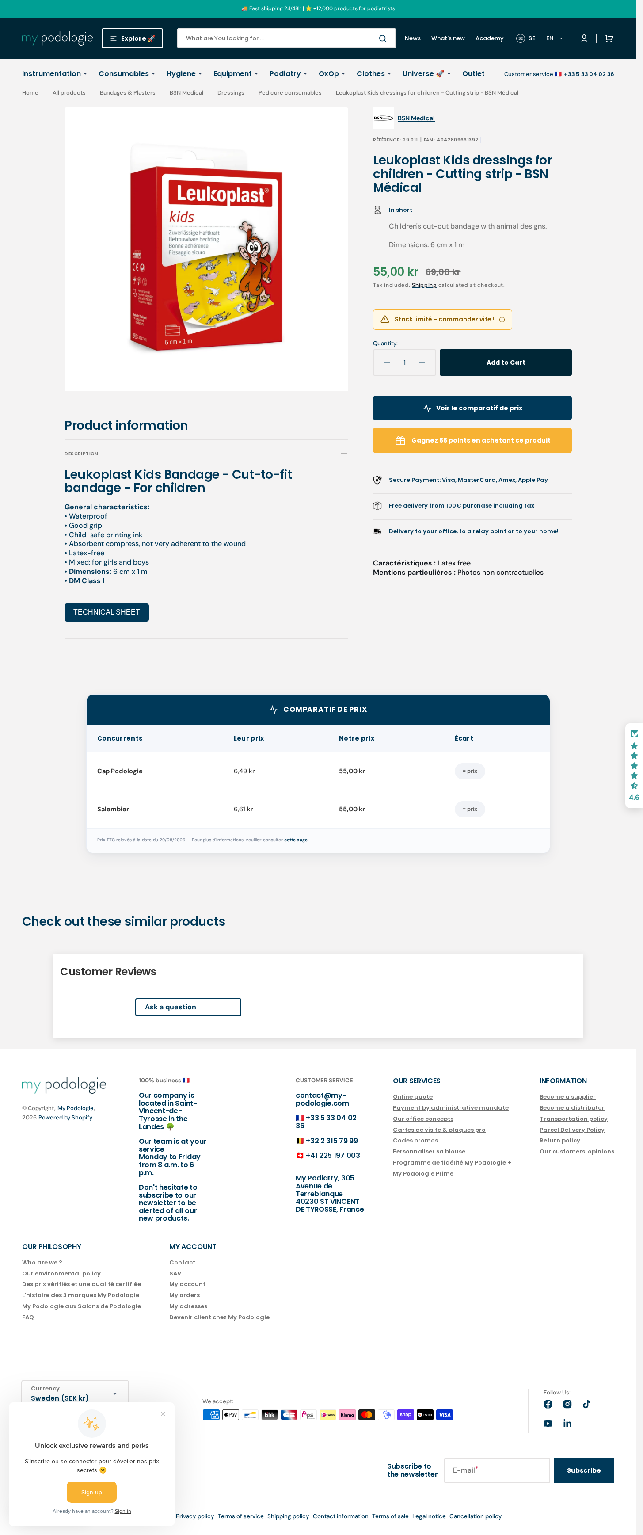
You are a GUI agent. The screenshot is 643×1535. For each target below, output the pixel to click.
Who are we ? (42, 1263)
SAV (175, 1273)
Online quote (413, 1097)
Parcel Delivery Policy (572, 1130)
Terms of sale (390, 1516)
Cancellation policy (475, 1516)
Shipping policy (288, 1516)
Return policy (560, 1140)
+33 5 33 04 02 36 (326, 1122)
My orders (184, 1295)
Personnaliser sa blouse (429, 1151)
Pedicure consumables (290, 92)
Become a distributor (572, 1108)
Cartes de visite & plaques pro (439, 1130)
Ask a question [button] (170, 1007)
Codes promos (415, 1140)
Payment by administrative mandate (451, 1108)
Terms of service (241, 1516)
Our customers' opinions (577, 1151)
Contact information (341, 1516)
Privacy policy (195, 1516)
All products (69, 92)
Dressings (230, 92)
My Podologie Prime (423, 1173)
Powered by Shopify (65, 1117)
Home (30, 92)
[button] (607, 38)
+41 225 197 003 (333, 1155)
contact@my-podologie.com (322, 1099)
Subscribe (584, 1470)
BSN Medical (186, 92)
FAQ (28, 1317)
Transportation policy (574, 1119)
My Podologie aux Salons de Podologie (81, 1306)
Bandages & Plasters (128, 92)
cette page (296, 840)
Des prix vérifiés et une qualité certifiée (81, 1284)
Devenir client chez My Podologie (219, 1317)
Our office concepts (423, 1119)
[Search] (384, 38)
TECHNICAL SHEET (106, 612)
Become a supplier (568, 1097)
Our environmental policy (61, 1273)
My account (187, 1284)
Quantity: (385, 343)
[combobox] (286, 38)
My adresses (188, 1306)
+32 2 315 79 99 (332, 1141)
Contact (182, 1263)
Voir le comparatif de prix (479, 408)
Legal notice (429, 1516)
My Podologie (75, 1108)
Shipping (424, 285)
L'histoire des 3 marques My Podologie (80, 1295)
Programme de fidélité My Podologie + (452, 1162)
